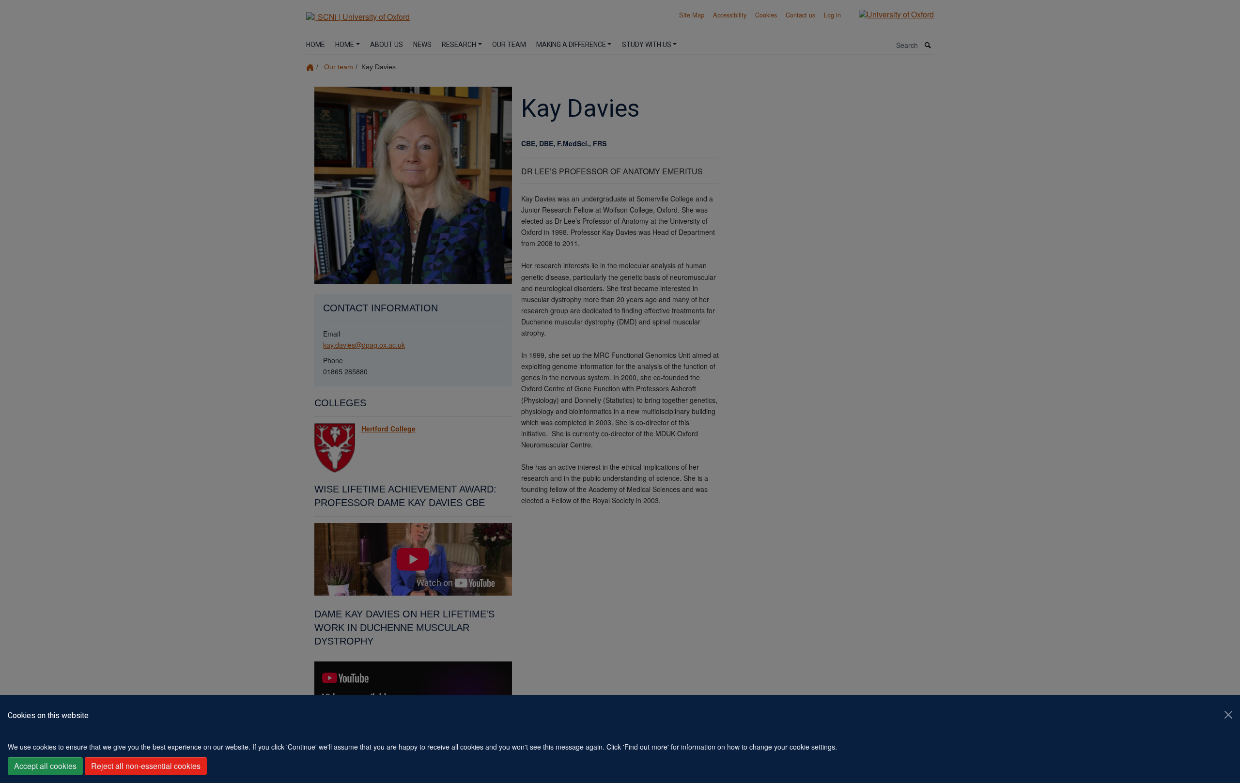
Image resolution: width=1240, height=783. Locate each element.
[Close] (1228, 714)
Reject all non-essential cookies (146, 765)
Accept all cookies (45, 765)
